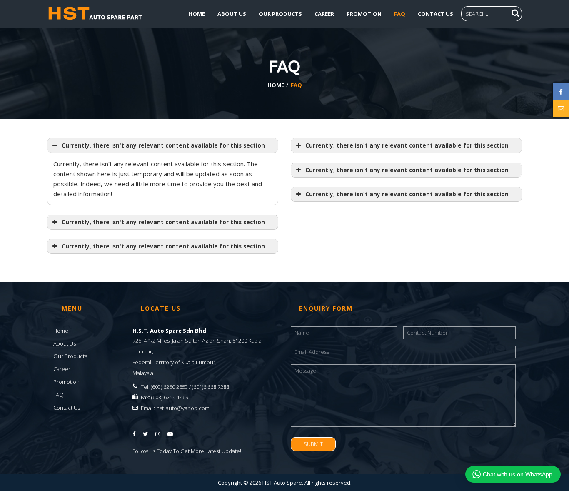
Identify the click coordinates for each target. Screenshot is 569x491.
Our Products (280, 14)
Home (196, 14)
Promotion (364, 14)
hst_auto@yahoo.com (183, 408)
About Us (231, 14)
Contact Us (435, 14)
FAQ (399, 14)
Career (324, 14)
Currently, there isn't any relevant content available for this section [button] (163, 145)
